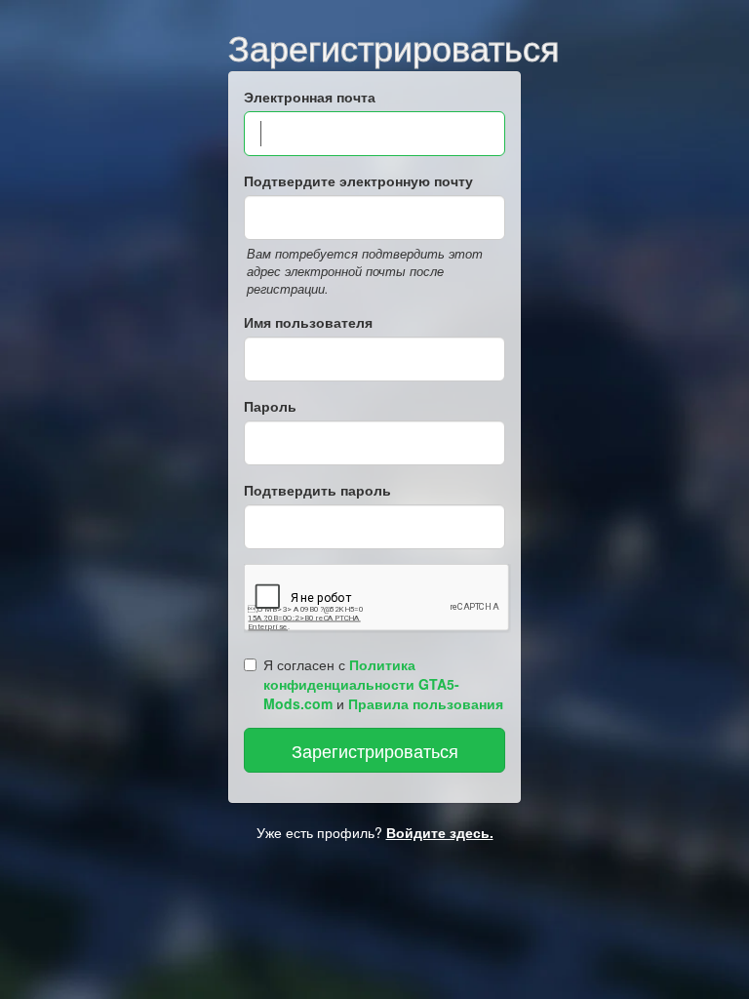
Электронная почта (309, 96)
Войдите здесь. (439, 832)
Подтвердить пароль (317, 490)
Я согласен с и (383, 684)
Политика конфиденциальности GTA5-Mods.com (361, 684)
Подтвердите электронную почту (358, 180)
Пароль (270, 406)
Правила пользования (425, 703)
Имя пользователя (308, 322)
